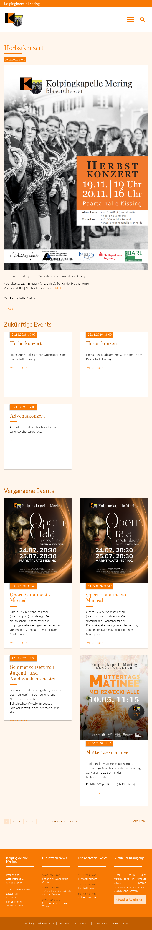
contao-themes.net (118, 923)
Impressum (65, 923)
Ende (73, 821)
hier (122, 890)
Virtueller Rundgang (129, 899)
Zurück (8, 309)
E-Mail (57, 288)
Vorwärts (58, 821)
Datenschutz (82, 923)
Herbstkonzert (87, 878)
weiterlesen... (19, 367)
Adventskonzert (88, 897)
